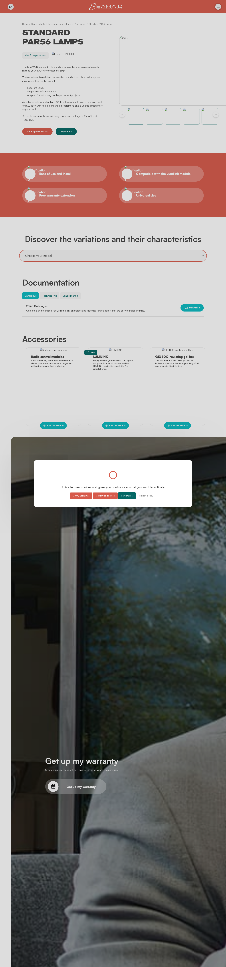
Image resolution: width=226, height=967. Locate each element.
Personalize (127, 495)
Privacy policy (146, 495)
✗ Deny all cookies (105, 495)
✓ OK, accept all (81, 495)
